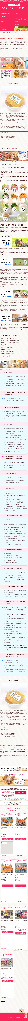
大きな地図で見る (4, 855)
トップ (1, 32)
